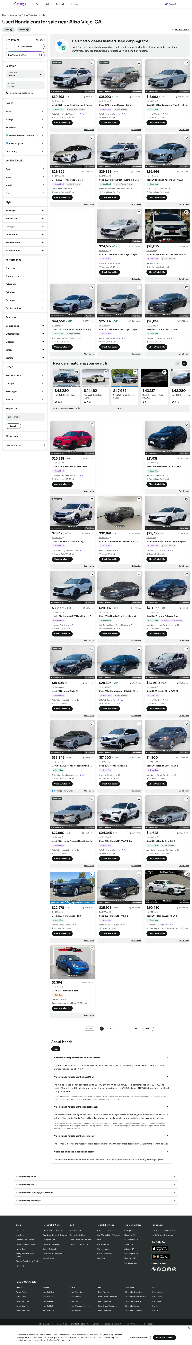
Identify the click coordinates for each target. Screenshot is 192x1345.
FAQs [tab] (56, 1049)
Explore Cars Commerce (162, 1230)
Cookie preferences (139, 1337)
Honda (46, 1287)
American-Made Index (52, 1253)
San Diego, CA (130, 1263)
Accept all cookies (164, 1337)
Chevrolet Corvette (133, 1292)
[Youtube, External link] (164, 1269)
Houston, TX (129, 1235)
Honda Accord (49, 1301)
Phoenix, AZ (129, 1244)
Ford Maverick (76, 1292)
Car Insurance (103, 1249)
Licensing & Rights (111, 1324)
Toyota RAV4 (21, 1292)
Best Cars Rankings (51, 1244)
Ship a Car (101, 1239)
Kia (153, 1287)
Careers (96, 1324)
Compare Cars (49, 1239)
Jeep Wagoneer (104, 1301)
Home (5, 15)
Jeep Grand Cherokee (107, 1296)
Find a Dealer (21, 1249)
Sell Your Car (75, 1230)
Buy (37, 4)
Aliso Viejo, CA (30, 15)
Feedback (148, 1324)
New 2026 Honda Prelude (65, 395)
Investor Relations (78, 1324)
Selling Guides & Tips (79, 1244)
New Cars (20, 1235)
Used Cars (20, 1230)
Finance (74, 4)
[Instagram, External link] (169, 1269)
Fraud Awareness (133, 1324)
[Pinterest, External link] (174, 1269)
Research (60, 4)
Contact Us (62, 1324)
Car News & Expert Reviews (55, 1235)
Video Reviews (49, 1258)
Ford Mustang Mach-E (80, 1306)
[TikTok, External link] (154, 1269)
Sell (47, 4)
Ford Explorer (76, 1310)
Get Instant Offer (77, 1235)
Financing (20, 1266)
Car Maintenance (104, 1253)
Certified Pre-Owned (25, 1239)
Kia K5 (155, 1306)
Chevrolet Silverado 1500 (135, 1296)
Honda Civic (48, 1296)
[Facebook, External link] (159, 1269)
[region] (96, 1335)
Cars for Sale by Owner (26, 1244)
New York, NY (130, 1258)
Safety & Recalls (50, 1249)
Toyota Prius (21, 1296)
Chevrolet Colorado (133, 1310)
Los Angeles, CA (131, 1239)
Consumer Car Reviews (53, 1230)
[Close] (189, 1328)
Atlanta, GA (129, 1249)
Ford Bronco (75, 1296)
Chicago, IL (129, 1230)
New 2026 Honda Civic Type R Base (124, 396)
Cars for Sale (15, 15)
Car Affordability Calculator (109, 1235)
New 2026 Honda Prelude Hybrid (94, 396)
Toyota (19, 1287)
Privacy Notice (45, 1334)
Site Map (101, 1258)
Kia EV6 (155, 1310)
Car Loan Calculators (106, 1230)
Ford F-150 (75, 1301)
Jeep (100, 1287)
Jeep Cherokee (104, 1310)
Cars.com (118, 1334)
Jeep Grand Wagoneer (107, 1306)
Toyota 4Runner (23, 1310)
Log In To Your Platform (162, 1235)
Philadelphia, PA (131, 1253)
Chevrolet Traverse (133, 1301)
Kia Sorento (157, 1296)
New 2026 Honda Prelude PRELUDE (152, 396)
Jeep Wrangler (104, 1292)
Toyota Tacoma (22, 1301)
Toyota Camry (22, 1306)
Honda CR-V (48, 1292)
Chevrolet (129, 1287)
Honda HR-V (48, 1310)
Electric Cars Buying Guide (27, 1261)
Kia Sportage (157, 1292)
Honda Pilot (48, 1306)
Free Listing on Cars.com (81, 1239)
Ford (72, 1287)
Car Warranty (103, 1244)
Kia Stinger (156, 1301)
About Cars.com (46, 1324)
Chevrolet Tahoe (132, 1306)
